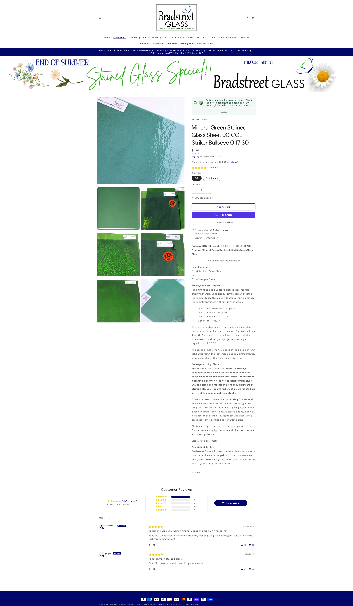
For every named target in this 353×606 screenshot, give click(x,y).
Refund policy (127, 605)
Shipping (195, 157)
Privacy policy (141, 605)
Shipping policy (173, 605)
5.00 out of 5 (129, 501)
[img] (156, 526)
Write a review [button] (230, 502)
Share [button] (197, 472)
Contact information (191, 605)
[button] (100, 18)
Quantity (196, 184)
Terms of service (157, 605)
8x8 (197, 178)
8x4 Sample (212, 178)
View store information (206, 237)
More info (224, 112)
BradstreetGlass (111, 605)
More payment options (223, 222)
